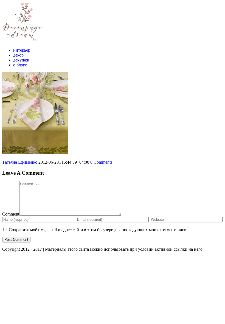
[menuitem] (118, 50)
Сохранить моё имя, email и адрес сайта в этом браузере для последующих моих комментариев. (98, 229)
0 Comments (101, 162)
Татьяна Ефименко (19, 162)
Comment (10, 214)
